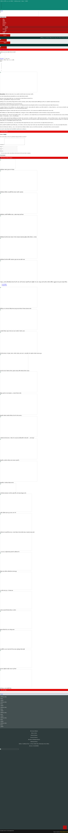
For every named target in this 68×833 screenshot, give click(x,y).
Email (1, 148)
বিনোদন (4, 25)
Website (1, 150)
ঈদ (4, 49)
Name (1, 146)
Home (23, 1)
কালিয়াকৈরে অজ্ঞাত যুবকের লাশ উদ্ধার (7, 169)
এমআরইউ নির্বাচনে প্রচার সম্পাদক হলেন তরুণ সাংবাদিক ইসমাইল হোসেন (12, 331)
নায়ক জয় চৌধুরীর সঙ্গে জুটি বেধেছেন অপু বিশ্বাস (8, 668)
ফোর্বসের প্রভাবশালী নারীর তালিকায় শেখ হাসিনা (8, 610)
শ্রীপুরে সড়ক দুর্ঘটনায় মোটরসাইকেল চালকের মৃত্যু (8, 571)
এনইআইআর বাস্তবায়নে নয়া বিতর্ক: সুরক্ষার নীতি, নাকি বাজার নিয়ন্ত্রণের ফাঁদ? (13, 493)
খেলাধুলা (4, 32)
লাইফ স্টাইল (4, 28)
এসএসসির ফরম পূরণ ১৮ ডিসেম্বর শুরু (6, 590)
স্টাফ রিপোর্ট (1, 58)
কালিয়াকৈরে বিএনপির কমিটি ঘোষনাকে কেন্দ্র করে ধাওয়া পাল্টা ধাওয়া (12, 259)
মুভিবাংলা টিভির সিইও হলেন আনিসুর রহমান (7, 629)
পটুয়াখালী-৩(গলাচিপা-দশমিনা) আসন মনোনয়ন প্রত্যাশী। (9, 460)
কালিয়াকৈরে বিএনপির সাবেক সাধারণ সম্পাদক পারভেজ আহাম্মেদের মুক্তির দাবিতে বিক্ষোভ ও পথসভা (18, 237)
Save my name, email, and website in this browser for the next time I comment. (16, 153)
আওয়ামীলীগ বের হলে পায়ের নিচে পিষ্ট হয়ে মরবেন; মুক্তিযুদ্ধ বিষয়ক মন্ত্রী (12, 649)
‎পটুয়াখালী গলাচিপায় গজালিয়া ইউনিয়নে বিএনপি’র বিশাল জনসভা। (11, 415)
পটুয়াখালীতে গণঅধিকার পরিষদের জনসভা (7, 482)
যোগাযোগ (26, 1)
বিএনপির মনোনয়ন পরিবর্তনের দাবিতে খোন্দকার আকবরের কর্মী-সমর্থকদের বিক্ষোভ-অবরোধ (14, 370)
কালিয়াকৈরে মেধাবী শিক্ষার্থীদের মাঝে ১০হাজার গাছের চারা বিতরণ (12, 214)
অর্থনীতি (2, 49)
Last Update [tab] (4, 284)
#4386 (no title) (17, 1)
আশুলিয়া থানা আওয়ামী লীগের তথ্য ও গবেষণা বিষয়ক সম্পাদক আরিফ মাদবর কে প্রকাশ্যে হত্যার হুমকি (17, 532)
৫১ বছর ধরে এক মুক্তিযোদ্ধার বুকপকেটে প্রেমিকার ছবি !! (10, 551)
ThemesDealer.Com (64, 831)
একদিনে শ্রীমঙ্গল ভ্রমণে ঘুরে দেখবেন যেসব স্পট (8, 512)
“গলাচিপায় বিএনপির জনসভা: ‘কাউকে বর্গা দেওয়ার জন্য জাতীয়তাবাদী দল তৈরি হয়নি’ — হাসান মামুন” (17, 437)
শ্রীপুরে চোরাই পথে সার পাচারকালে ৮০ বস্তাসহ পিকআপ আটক (10, 393)
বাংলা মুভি (6, 26)
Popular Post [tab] (4, 285)
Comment (2, 144)
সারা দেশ (6, 49)
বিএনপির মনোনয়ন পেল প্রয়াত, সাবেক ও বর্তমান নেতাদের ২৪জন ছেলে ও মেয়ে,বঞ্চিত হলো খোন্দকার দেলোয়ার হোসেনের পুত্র (21, 353)
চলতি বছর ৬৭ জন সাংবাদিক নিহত (5, 688)
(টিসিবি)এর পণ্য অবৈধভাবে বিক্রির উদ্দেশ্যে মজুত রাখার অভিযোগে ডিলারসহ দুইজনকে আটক (48, 37)
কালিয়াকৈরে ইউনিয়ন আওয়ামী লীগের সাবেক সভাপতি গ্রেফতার (11, 192)
